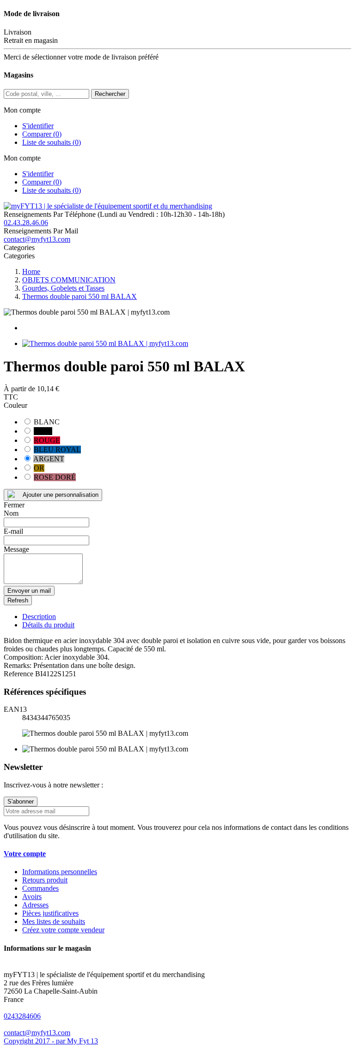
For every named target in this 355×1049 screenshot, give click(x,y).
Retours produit (44, 880)
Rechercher (110, 93)
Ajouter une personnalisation (60, 494)
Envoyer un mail (29, 590)
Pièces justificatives (50, 913)
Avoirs (32, 896)
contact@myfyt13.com (37, 239)
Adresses (35, 905)
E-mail (13, 531)
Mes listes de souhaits (53, 921)
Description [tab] (39, 616)
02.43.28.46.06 (26, 222)
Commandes (40, 888)
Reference (19, 674)
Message (16, 549)
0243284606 (22, 1016)
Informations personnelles (59, 872)
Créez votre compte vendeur (63, 930)
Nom (11, 513)
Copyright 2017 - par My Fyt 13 (51, 1041)
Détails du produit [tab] (48, 625)
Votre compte (25, 854)
